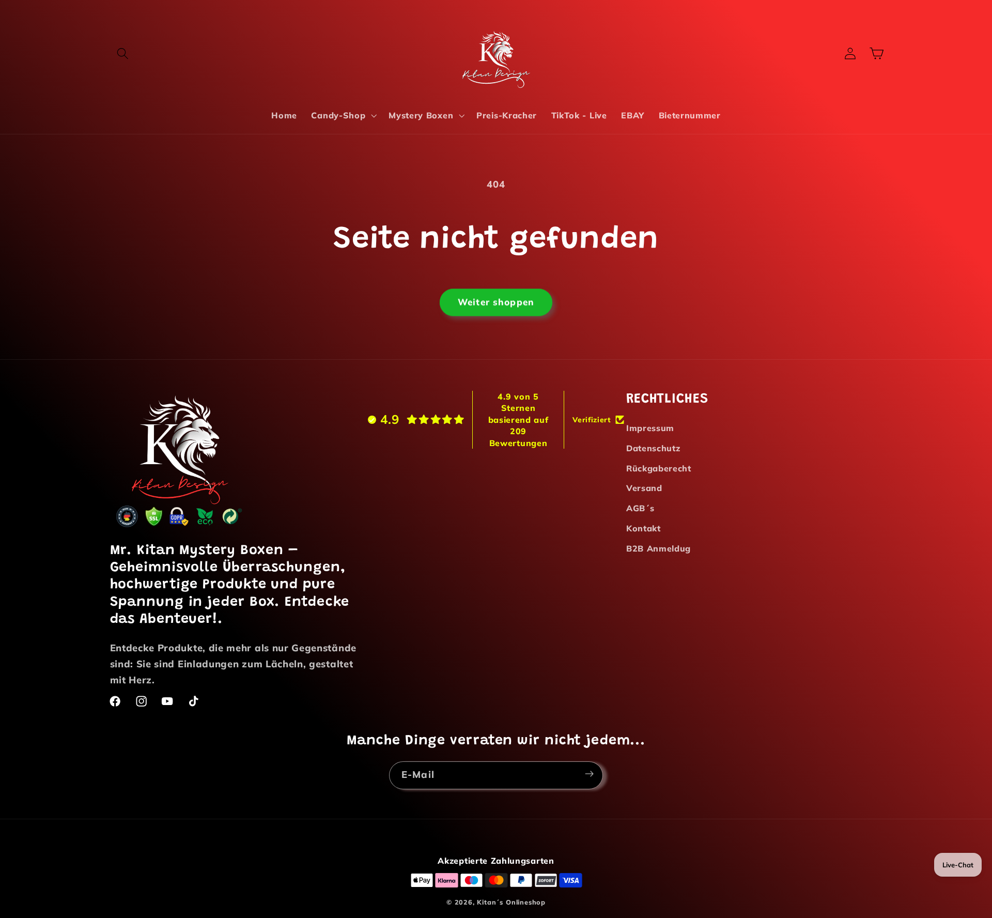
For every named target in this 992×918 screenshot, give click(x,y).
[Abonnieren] (589, 775)
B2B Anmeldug (658, 548)
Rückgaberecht (658, 468)
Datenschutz (653, 448)
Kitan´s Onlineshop (511, 902)
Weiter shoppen (496, 303)
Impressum (650, 428)
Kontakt (643, 528)
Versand (644, 488)
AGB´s (640, 508)
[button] (123, 53)
